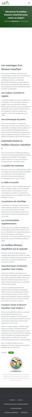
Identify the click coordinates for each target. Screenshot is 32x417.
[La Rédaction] (16, 363)
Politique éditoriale (16, 408)
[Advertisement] (16, 44)
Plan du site (24, 412)
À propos (12, 400)
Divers (11, 352)
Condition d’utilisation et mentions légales (16, 404)
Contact (20, 400)
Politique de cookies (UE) (11, 412)
